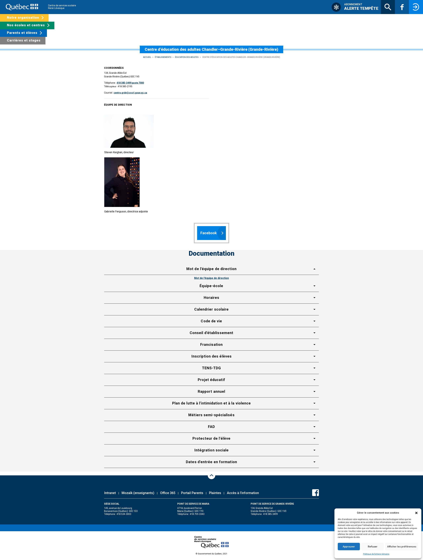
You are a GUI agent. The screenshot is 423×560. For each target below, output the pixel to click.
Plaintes (215, 493)
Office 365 (167, 493)
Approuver (349, 546)
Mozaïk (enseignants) (138, 493)
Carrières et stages (23, 40)
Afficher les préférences (401, 546)
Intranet (110, 493)
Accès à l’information (243, 493)
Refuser (372, 546)
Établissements (163, 57)
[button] (416, 512)
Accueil (147, 57)
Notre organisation (23, 18)
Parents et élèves (22, 33)
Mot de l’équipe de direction (211, 278)
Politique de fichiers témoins (376, 554)
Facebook (208, 233)
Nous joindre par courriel (118, 517)
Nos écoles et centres (26, 25)
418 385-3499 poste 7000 (130, 82)
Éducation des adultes (186, 57)
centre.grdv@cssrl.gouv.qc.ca (130, 92)
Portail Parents (192, 493)
